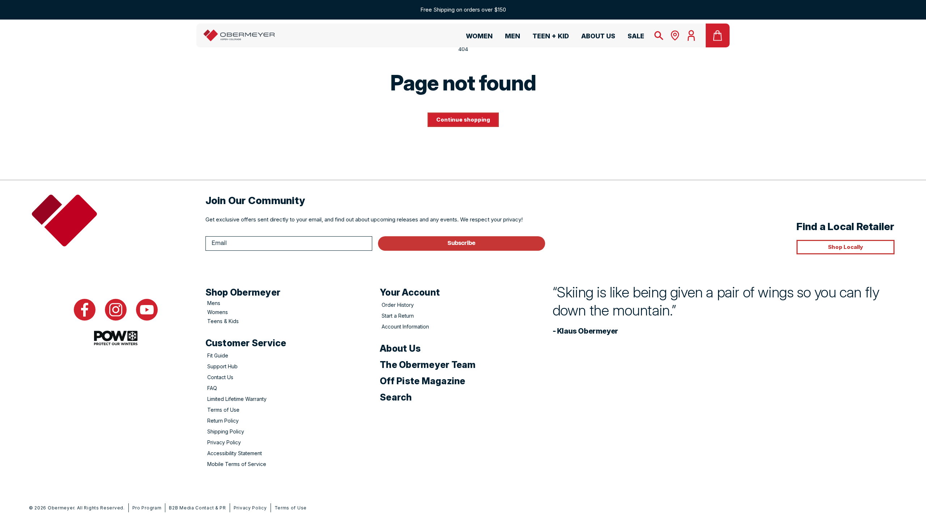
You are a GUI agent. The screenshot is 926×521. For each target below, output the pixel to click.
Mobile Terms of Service (236, 464)
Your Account (410, 292)
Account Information (405, 326)
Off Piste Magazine (423, 381)
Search (396, 397)
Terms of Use (223, 410)
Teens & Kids (223, 321)
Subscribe (461, 243)
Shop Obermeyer (243, 292)
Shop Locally (845, 246)
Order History (398, 305)
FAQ (212, 388)
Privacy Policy (224, 442)
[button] (476, 37)
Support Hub (222, 366)
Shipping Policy (225, 431)
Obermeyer (61, 508)
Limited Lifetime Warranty (237, 399)
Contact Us (220, 377)
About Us (400, 348)
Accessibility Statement (234, 453)
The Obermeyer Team (428, 364)
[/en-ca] (239, 35)
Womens (217, 312)
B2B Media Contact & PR (197, 508)
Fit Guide (217, 355)
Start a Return (398, 316)
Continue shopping (463, 119)
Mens (213, 303)
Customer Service (245, 343)
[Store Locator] (675, 35)
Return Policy (223, 421)
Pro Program (147, 508)
